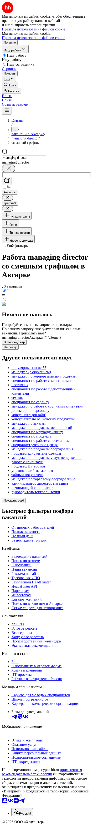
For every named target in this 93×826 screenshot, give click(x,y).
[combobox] (24, 157)
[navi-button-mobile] (6, 110)
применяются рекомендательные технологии (42, 772)
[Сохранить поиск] (6, 181)
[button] (7, 96)
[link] (10, 85)
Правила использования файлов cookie (33, 38)
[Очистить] (8, 168)
